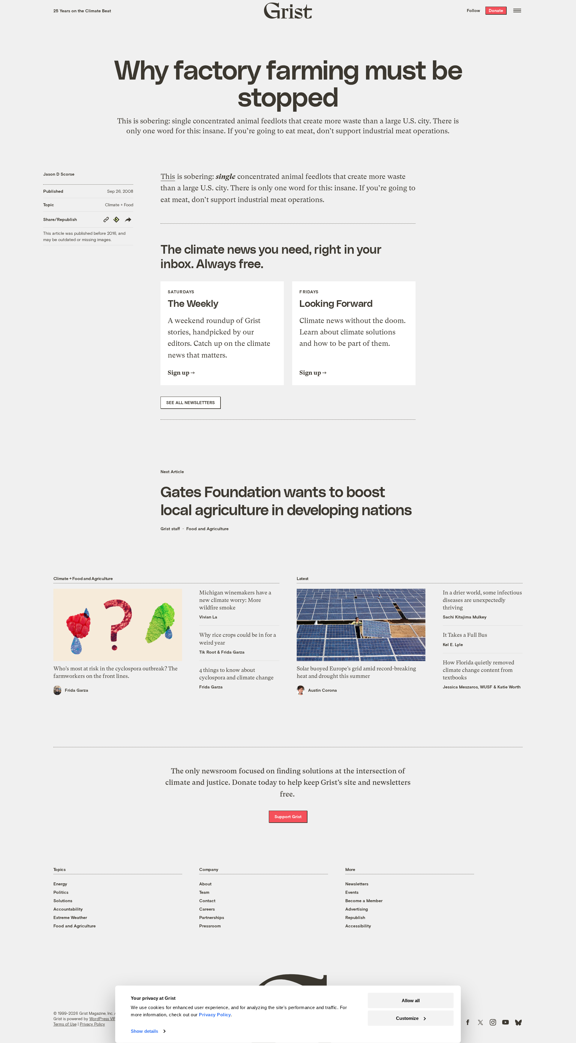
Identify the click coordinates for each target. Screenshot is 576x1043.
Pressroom (210, 925)
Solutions (62, 900)
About (205, 883)
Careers (207, 908)
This (168, 176)
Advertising (356, 908)
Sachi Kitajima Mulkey (465, 616)
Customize (407, 1017)
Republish (355, 917)
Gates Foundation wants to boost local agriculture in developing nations (286, 500)
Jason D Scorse (58, 174)
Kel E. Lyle (453, 644)
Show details (144, 1031)
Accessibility (358, 925)
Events (351, 892)
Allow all (411, 1000)
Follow (473, 10)
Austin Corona (322, 690)
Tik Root (207, 652)
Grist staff (170, 528)
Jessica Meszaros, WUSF (467, 686)
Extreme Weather (70, 917)
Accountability (68, 908)
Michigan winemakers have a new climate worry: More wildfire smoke (235, 600)
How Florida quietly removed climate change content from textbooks (478, 670)
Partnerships (211, 917)
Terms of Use (64, 1024)
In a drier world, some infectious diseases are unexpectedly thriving (482, 600)
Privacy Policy (92, 1024)
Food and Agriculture (207, 528)
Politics (60, 892)
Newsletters (356, 883)
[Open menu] (517, 10)
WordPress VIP (102, 1018)
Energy (60, 883)
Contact (207, 900)
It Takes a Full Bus (465, 635)
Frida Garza (76, 690)
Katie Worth (508, 686)
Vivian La (208, 616)
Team (204, 892)
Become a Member (363, 900)
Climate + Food (119, 204)
